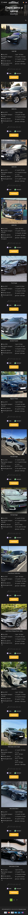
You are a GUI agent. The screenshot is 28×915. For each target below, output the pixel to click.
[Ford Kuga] (14, 269)
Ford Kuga (14, 283)
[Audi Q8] (14, 37)
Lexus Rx (14, 689)
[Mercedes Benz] (14, 794)
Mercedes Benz (14, 808)
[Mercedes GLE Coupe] (14, 732)
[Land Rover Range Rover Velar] (14, 617)
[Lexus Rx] (14, 674)
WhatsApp (19, 73)
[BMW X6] (14, 211)
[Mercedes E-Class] (14, 852)
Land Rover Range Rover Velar (14, 631)
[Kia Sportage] (14, 442)
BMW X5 (14, 167)
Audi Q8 (14, 51)
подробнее (14, 77)
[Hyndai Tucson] (14, 326)
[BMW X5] (14, 152)
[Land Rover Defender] (14, 559)
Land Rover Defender (14, 573)
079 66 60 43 (15, 69)
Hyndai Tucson (14, 341)
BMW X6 (14, 225)
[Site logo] (14, 2)
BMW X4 (14, 109)
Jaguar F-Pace (14, 398)
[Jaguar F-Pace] (14, 384)
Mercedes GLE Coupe (14, 746)
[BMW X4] (14, 95)
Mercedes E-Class (14, 866)
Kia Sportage (14, 456)
